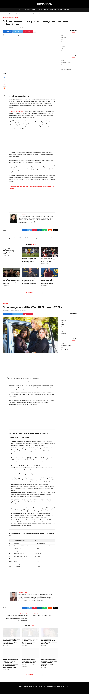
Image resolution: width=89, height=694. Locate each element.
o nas (62, 60)
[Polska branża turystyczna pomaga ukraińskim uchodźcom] (30, 52)
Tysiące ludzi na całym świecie (17, 111)
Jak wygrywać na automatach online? (43, 238)
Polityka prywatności (66, 69)
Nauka (46, 9)
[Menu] (4, 9)
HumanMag (42, 690)
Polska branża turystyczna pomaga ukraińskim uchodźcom (42, 616)
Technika (53, 9)
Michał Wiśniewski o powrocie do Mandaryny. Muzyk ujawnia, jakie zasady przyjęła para (49, 641)
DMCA (62, 64)
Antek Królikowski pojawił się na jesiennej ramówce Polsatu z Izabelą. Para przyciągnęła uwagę (49, 281)
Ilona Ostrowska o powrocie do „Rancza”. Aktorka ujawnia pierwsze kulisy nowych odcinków (30, 641)
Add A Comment (30, 292)
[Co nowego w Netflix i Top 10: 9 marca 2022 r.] (30, 335)
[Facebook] (4, 77)
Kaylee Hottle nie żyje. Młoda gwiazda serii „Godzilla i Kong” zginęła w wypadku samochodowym (11, 641)
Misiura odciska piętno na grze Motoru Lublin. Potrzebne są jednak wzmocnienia (29, 261)
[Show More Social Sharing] (34, 31)
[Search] (85, 9)
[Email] (4, 95)
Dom (20, 9)
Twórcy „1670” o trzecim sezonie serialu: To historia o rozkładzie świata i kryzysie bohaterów (11, 281)
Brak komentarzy (15, 27)
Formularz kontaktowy (66, 62)
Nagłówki (27, 9)
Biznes (40, 9)
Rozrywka (67, 9)
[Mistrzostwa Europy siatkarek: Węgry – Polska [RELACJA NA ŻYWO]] (49, 252)
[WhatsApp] (4, 91)
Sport (60, 9)
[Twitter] (4, 80)
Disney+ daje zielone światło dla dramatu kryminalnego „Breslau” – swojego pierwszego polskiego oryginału (49, 662)
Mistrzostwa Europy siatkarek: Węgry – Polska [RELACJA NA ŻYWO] (48, 260)
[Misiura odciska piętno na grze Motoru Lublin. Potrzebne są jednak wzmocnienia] (30, 252)
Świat (34, 9)
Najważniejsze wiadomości (10, 17)
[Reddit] (4, 88)
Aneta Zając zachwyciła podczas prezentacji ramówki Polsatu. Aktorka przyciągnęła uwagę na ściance (29, 282)
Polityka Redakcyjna (65, 67)
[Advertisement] (34, 83)
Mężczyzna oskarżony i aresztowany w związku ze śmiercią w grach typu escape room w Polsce (29, 662)
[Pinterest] (4, 84)
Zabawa (5, 303)
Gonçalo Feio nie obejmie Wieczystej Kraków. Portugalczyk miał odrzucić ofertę (11, 251)
